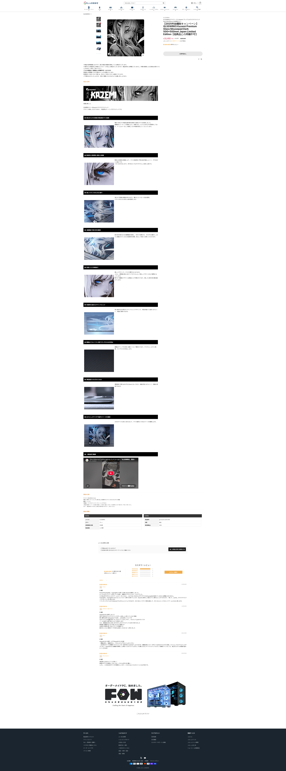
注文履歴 (153, 739)
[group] (143, 695)
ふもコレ (190, 737)
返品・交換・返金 (123, 751)
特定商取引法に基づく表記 (137, 760)
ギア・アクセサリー (186, 9)
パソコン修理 (87, 751)
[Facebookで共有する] (199, 59)
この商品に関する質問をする (178, 549)
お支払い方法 (122, 742)
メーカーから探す (197, 9)
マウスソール (143, 9)
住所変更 (153, 737)
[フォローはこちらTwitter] (141, 758)
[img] (103, 584)
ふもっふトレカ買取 (193, 742)
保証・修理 (122, 753)
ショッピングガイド (124, 739)
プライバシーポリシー (154, 760)
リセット (159, 3)
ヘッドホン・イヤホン (153, 9)
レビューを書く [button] (173, 572)
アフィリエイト (87, 739)
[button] (167, 44)
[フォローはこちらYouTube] (145, 758)
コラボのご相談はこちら (90, 745)
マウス (99, 9)
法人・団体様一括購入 (89, 742)
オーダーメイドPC (88, 748)
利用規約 (146, 760)
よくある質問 (122, 737)
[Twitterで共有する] (201, 59)
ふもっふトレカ (192, 739)
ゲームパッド (175, 9)
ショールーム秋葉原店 (194, 748)
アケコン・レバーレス (164, 9)
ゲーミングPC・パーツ (88, 9)
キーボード (110, 9)
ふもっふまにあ (192, 745)
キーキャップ (121, 9)
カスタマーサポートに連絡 (158, 742)
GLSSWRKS (86, 14)
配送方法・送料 (123, 745)
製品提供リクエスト (88, 737)
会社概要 (128, 760)
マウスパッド (132, 9)
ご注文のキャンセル (124, 748)
